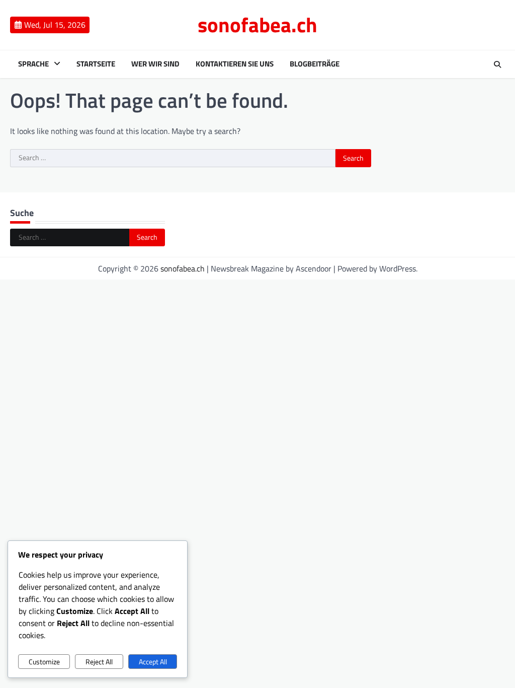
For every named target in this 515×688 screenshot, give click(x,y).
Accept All (153, 661)
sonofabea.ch (257, 24)
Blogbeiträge (314, 64)
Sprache (33, 64)
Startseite (95, 64)
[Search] (497, 64)
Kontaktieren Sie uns (235, 64)
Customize (44, 661)
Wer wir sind (155, 64)
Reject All (99, 661)
